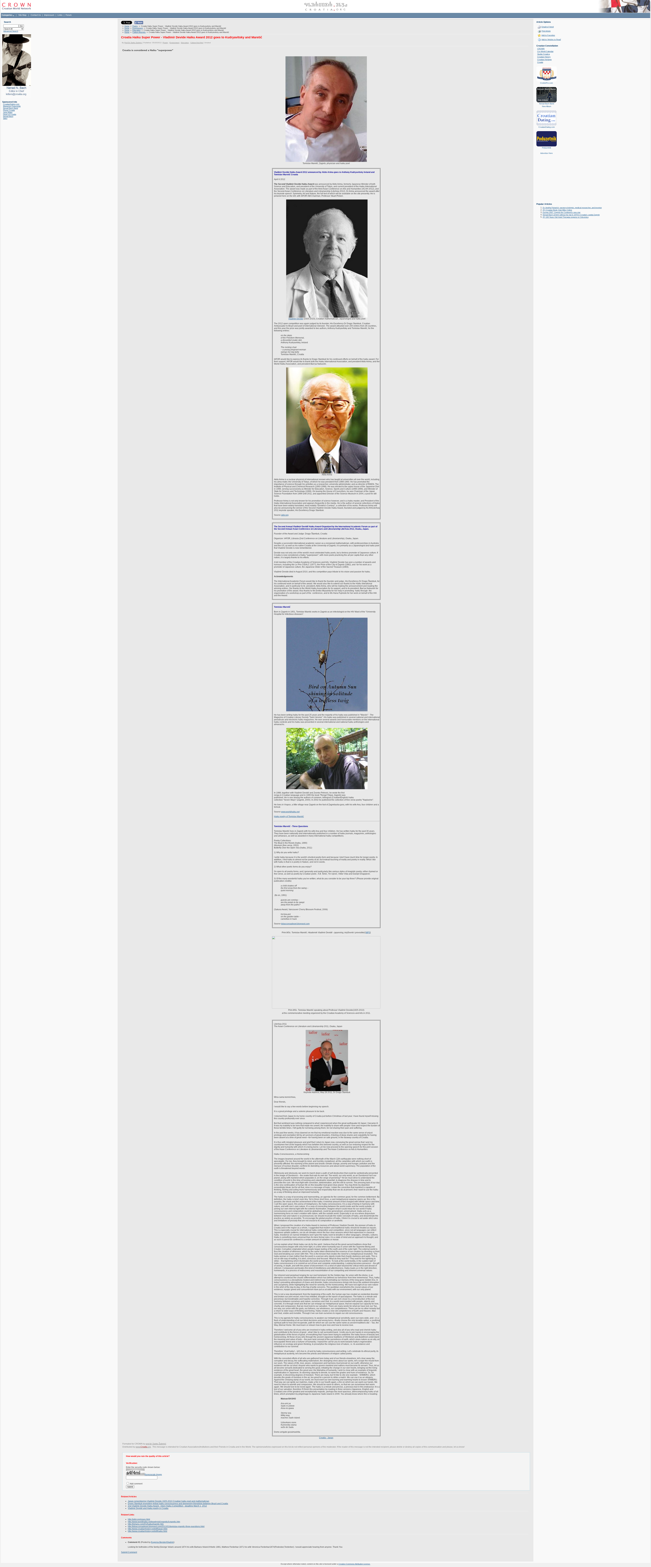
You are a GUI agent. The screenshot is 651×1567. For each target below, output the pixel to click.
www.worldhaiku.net (290, 812)
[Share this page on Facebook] (139, 23)
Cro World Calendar (545, 51)
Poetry (135, 26)
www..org (143, 1447)
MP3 (368, 932)
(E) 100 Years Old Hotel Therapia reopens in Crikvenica (565, 217)
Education (136, 30)
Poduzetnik (546, 148)
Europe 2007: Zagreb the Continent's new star (561, 212)
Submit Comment (129, 1552)
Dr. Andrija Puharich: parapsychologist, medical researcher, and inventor (572, 208)
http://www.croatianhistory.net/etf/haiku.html (147, 1531)
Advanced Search (10, 31)
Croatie (540, 62)
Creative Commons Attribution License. (354, 1564)
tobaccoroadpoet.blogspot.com (295, 924)
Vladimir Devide (295, 319)
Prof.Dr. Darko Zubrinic (133, 43)
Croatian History (544, 57)
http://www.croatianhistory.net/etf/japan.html (147, 1529)
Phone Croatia (9, 110)
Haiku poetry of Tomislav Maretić (289, 816)
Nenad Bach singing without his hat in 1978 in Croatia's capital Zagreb (571, 215)
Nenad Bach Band (10, 108)
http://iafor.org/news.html (139, 1519)
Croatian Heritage (544, 60)
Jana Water (8, 112)
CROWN (541, 49)
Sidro (5, 118)
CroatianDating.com (11, 104)
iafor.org (285, 515)
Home (126, 26)
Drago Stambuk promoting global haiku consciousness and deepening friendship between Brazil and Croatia (178, 1503)
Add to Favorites (548, 35)
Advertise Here (546, 153)
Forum (69, 15)
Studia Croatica (543, 54)
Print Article (546, 31)
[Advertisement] (546, 181)
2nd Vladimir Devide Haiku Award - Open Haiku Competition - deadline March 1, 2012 (167, 1506)
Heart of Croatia (9, 114)
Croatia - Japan (326, 1438)
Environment (137, 28)
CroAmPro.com (546, 83)
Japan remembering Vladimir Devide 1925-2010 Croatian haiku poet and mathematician (168, 1501)
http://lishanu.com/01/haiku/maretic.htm (146, 1524)
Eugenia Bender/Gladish (162, 1542)
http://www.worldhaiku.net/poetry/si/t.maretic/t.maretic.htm (154, 1522)
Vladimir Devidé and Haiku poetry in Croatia (148, 1508)
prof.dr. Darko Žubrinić (156, 1444)
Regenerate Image (153, 1474)
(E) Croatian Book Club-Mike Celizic (557, 210)
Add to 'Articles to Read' (551, 40)
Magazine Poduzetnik (12, 106)
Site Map (22, 15)
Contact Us (36, 15)
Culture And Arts (139, 32)
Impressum (49, 15)
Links (59, 15)
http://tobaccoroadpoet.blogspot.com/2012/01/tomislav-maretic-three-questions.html (166, 1526)
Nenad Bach (8, 116)
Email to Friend (547, 27)
